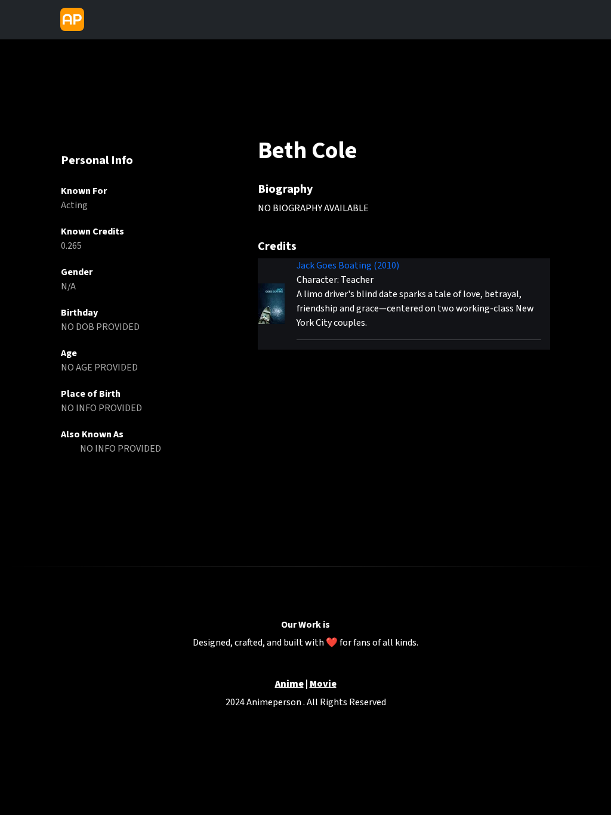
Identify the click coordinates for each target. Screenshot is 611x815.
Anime (289, 684)
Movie (323, 684)
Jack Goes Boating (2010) (348, 265)
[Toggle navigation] (99, 20)
